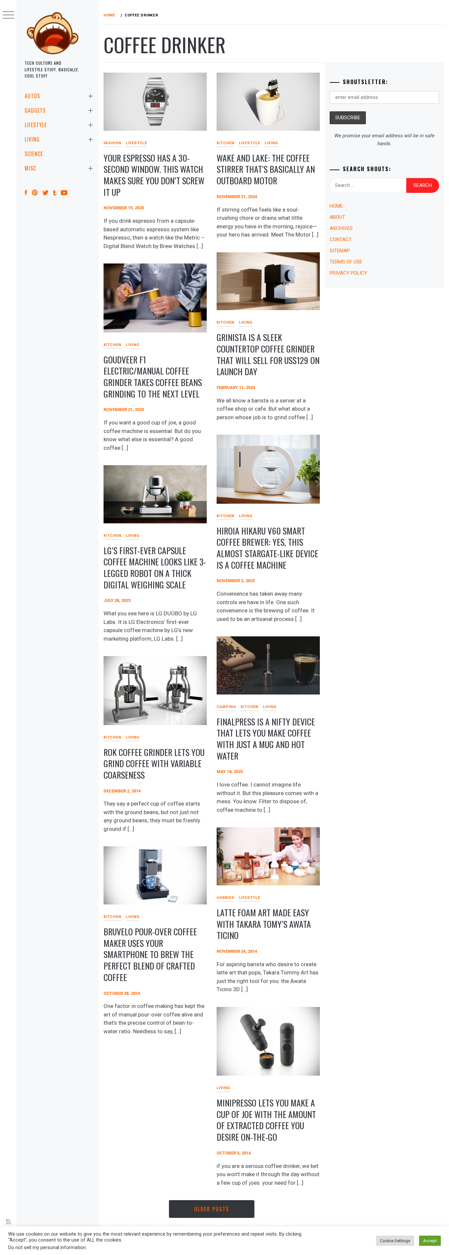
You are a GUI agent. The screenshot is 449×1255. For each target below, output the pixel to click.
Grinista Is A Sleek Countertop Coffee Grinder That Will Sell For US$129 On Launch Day (268, 354)
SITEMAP (340, 251)
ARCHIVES (341, 228)
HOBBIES (225, 898)
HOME (336, 206)
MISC (30, 168)
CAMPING (226, 707)
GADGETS (35, 110)
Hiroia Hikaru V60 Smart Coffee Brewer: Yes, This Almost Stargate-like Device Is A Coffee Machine (267, 547)
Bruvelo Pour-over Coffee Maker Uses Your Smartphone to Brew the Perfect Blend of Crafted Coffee (150, 954)
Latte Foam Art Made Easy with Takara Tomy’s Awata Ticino (264, 924)
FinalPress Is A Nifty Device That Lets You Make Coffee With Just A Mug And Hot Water (266, 738)
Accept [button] (430, 1240)
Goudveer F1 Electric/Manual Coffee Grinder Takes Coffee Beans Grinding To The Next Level (153, 376)
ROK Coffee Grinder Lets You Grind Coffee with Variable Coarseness (154, 763)
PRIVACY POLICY (348, 273)
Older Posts (211, 1209)
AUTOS (32, 96)
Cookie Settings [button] (395, 1240)
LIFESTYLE (36, 125)
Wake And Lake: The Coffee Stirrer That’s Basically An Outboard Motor (266, 169)
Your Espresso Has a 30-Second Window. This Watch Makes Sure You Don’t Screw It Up (154, 174)
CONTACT (341, 239)
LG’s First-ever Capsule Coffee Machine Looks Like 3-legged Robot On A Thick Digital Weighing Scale (155, 567)
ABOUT (337, 217)
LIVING (32, 139)
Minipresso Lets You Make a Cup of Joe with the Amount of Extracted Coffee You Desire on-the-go (266, 1119)
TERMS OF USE (346, 262)
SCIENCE (34, 154)
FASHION (112, 143)
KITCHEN (225, 143)
